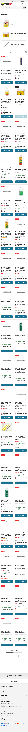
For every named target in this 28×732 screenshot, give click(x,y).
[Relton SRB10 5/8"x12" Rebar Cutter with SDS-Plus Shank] (7, 460)
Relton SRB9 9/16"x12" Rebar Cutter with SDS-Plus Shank (6, 601)
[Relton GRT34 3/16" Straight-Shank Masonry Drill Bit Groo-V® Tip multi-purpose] (7, 126)
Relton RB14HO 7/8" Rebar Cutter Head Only (6, 301)
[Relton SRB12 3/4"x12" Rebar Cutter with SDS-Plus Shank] (21, 395)
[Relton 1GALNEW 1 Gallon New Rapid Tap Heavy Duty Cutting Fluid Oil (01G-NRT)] (7, 92)
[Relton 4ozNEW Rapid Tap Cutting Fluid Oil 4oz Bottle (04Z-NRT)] (7, 224)
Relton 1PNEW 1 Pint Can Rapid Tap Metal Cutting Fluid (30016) (20, 169)
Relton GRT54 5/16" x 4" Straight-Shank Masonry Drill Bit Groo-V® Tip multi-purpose (6, 268)
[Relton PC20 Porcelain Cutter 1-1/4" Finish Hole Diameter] (7, 556)
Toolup (5, 728)
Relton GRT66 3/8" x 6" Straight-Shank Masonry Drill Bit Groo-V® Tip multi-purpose (20, 302)
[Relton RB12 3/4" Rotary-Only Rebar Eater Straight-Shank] (21, 460)
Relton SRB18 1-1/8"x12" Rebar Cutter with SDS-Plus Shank (6, 535)
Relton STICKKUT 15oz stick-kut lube (20, 69)
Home (2, 11)
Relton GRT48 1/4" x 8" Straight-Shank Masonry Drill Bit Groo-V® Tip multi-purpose (20, 234)
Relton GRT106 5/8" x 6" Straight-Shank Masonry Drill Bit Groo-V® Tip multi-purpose (21, 566)
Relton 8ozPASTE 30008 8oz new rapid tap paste (19, 101)
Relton (6, 11)
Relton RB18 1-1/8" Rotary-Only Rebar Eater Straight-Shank (20, 534)
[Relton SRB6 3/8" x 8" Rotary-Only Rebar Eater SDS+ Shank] (7, 427)
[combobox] (11, 7)
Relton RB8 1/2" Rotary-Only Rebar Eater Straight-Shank (20, 502)
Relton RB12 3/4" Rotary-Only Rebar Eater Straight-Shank (20, 469)
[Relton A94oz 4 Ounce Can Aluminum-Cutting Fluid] (7, 492)
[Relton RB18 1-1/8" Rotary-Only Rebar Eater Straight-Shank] (21, 525)
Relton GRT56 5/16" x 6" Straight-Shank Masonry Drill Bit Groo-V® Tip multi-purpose (6, 336)
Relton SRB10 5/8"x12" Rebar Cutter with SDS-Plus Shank (6, 470)
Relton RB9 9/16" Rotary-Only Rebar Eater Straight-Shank (20, 600)
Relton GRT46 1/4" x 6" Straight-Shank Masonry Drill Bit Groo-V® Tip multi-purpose (20, 136)
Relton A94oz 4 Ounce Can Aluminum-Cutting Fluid (6, 502)
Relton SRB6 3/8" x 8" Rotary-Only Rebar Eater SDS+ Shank (7, 436)
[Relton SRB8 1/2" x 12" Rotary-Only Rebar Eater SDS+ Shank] (7, 395)
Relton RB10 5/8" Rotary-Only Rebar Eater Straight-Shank (6, 633)
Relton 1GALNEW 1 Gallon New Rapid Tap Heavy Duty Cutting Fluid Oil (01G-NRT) (7, 102)
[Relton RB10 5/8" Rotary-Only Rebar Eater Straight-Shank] (7, 623)
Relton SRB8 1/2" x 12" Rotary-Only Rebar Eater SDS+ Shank (6, 404)
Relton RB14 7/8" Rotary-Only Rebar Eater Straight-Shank (6, 370)
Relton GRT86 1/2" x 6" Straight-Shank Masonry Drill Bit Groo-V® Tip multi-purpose (20, 268)
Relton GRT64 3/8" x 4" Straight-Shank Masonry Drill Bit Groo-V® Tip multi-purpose (20, 371)
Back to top (14, 681)
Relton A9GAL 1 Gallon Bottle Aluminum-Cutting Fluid (20, 201)
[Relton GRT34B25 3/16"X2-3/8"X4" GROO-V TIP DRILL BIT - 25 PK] (7, 191)
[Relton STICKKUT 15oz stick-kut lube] (21, 61)
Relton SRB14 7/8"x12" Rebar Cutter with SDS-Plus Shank (20, 437)
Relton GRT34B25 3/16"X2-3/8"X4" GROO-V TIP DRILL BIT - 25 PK (6, 201)
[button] (23, 4)
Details (22, 1)
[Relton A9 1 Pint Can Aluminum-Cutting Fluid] (21, 326)
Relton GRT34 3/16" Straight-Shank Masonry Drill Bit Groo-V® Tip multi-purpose (6, 136)
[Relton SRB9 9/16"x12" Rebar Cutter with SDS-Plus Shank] (7, 591)
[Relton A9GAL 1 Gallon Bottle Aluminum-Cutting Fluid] (21, 191)
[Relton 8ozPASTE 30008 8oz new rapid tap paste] (21, 92)
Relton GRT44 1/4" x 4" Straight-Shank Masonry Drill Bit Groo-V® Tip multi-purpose (6, 71)
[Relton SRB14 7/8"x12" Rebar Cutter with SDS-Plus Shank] (21, 427)
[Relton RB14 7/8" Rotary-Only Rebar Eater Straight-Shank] (7, 360)
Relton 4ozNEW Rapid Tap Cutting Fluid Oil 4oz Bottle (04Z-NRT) (6, 234)
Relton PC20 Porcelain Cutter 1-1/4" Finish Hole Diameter (6, 566)
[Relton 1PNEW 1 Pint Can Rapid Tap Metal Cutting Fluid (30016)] (21, 160)
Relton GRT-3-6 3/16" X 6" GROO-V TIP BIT (6, 168)
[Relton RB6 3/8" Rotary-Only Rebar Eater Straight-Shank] (21, 623)
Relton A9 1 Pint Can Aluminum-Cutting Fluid (20, 335)
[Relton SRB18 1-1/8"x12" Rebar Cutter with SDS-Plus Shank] (7, 525)
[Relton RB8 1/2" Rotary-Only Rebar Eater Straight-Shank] (21, 492)
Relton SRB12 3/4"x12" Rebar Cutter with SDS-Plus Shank (20, 404)
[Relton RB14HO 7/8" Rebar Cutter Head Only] (7, 292)
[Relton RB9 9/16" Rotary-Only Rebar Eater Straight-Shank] (21, 591)
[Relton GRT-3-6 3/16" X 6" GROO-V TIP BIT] (7, 160)
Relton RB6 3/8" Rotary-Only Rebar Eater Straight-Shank (20, 633)
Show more (14, 655)
